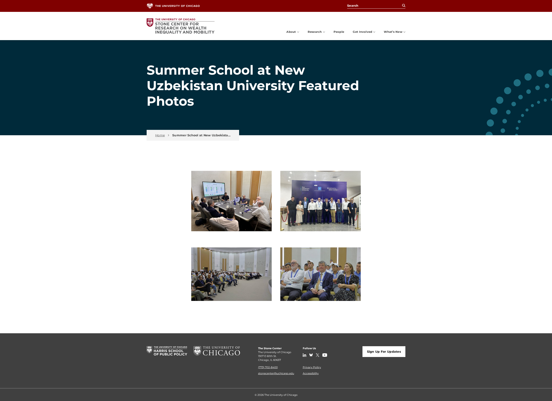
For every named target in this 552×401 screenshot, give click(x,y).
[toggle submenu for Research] (324, 32)
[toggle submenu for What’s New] (404, 32)
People (339, 31)
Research (315, 31)
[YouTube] (324, 355)
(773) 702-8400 (268, 367)
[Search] (403, 5)
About (291, 31)
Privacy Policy (312, 367)
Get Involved (362, 31)
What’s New (393, 31)
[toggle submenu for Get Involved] (374, 32)
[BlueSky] (311, 355)
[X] (317, 355)
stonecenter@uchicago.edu (276, 373)
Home (160, 135)
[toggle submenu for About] (298, 32)
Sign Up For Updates (384, 351)
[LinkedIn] (304, 355)
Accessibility (311, 373)
